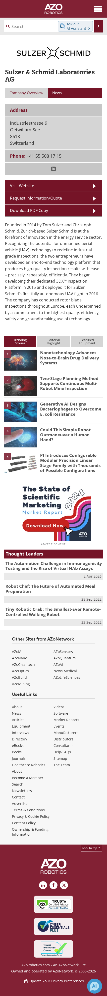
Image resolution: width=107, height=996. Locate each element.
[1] (20, 360)
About (17, 706)
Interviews (20, 732)
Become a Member (27, 777)
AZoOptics (20, 671)
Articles (18, 719)
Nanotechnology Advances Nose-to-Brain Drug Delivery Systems (69, 358)
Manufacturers (66, 732)
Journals (19, 758)
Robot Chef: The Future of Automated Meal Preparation (50, 588)
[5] (20, 462)
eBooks (18, 745)
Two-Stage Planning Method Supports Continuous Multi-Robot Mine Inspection (69, 383)
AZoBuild (19, 677)
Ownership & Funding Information (30, 832)
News (16, 713)
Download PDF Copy (29, 210)
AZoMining (21, 683)
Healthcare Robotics (28, 764)
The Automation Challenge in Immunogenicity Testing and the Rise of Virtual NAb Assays (53, 565)
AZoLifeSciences (67, 677)
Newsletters (22, 790)
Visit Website (22, 185)
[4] (20, 437)
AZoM (16, 651)
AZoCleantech (23, 664)
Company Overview (26, 92)
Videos (59, 706)
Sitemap (60, 758)
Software (61, 713)
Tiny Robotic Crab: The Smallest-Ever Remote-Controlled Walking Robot (53, 611)
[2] (20, 385)
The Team (62, 764)
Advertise (20, 803)
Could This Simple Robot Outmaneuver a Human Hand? (65, 435)
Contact (18, 797)
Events (59, 726)
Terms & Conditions (28, 810)
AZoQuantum (65, 658)
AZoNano (19, 658)
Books (17, 752)
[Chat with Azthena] (94, 986)
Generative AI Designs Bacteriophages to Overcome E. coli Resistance (70, 409)
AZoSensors (63, 651)
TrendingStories (20, 341)
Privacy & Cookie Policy (31, 816)
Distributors (63, 739)
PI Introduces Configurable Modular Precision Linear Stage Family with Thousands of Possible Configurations (70, 462)
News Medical (65, 671)
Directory (19, 739)
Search (17, 784)
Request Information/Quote (36, 198)
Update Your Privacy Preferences (56, 981)
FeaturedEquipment (87, 341)
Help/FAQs (62, 752)
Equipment (21, 726)
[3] (20, 411)
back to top (90, 848)
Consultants (63, 745)
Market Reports (66, 719)
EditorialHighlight (53, 341)
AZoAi (58, 664)
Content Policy (24, 822)
